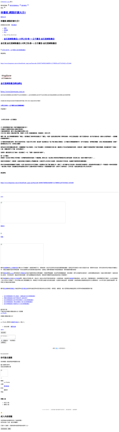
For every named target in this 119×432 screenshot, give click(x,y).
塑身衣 (3, 226)
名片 (5, 32)
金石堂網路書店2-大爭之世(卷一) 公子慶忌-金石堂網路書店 (29, 39)
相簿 (5, 28)
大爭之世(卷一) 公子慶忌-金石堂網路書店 (12, 105)
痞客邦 (13, 322)
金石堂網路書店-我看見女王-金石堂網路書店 (16, 304)
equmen (12, 273)
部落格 (6, 30)
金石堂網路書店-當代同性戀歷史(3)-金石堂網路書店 (18, 300)
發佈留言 (3, 342)
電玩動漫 (14, 25)
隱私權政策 (68, 409)
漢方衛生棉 (24, 288)
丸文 (9, 278)
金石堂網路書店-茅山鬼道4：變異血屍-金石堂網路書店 (19, 296)
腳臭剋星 (15, 267)
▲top (2, 329)
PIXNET (47, 409)
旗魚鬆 (72, 278)
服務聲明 (75, 409)
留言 (16, 322)
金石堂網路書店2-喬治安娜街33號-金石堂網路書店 (18, 302)
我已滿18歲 (4, 428)
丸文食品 (16, 278)
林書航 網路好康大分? (13, 12)
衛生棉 (5, 288)
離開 (9, 428)
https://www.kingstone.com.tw (13, 91)
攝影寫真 (13, 326)
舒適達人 (12, 288)
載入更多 (3, 332)
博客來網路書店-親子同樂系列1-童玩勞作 (15, 298)
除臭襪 (5, 267)
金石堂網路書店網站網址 (11, 83)
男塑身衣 (23, 273)
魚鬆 (2, 237)
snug (2, 196)
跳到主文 (3, 17)
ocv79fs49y (4, 313)
